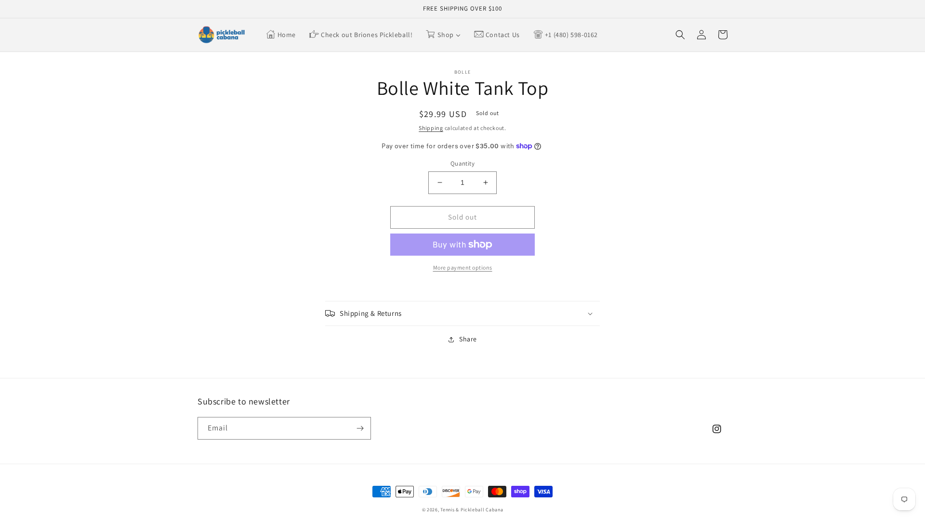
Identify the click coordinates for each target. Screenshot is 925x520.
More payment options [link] (462, 267)
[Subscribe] (359, 428)
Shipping (431, 127)
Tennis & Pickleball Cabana (471, 510)
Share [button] (468, 339)
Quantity (462, 163)
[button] (680, 34)
